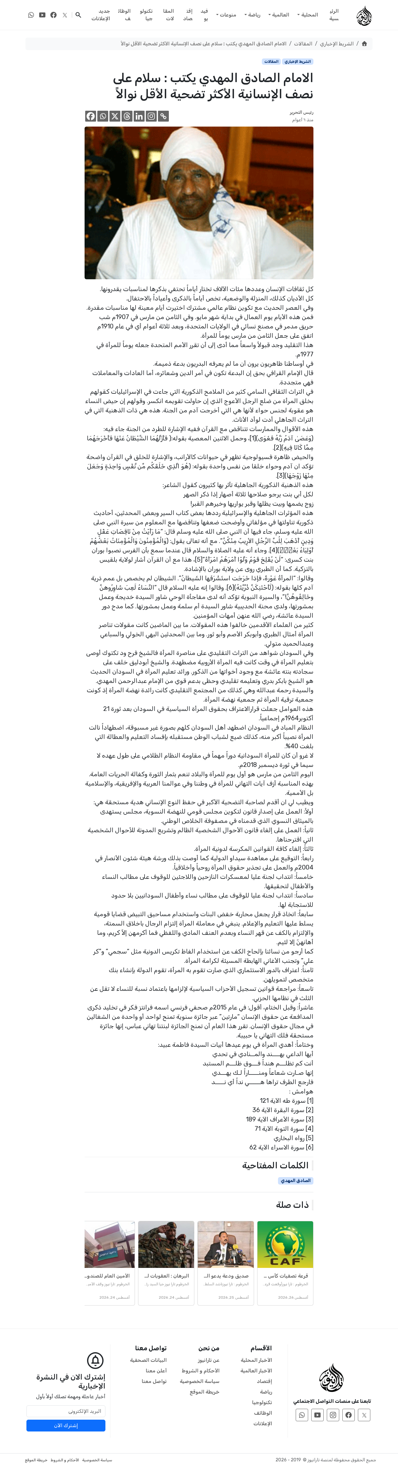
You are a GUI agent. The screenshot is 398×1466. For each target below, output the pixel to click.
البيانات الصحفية (148, 1360)
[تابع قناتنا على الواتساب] (31, 15)
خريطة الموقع (205, 1392)
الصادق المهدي (296, 1180)
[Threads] (127, 116)
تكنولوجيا (146, 14)
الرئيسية (334, 14)
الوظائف (124, 14)
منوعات (228, 15)
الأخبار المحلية (256, 1360)
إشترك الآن (66, 1425)
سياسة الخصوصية (200, 1381)
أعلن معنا (156, 1371)
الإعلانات (262, 1424)
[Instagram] (151, 116)
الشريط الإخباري (337, 44)
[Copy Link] (163, 116)
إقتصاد (187, 14)
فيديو (204, 14)
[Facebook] (90, 116)
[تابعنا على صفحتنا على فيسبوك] (53, 15)
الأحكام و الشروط (201, 1371)
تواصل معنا (154, 1381)
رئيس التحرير (301, 112)
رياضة (254, 15)
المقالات (168, 14)
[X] (114, 116)
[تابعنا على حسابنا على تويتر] (64, 15)
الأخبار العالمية (256, 1371)
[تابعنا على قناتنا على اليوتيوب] (42, 15)
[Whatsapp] (102, 116)
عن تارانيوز (209, 1360)
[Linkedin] (139, 116)
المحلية (309, 15)
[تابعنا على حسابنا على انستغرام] (333, 1415)
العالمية (280, 15)
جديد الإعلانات (100, 14)
